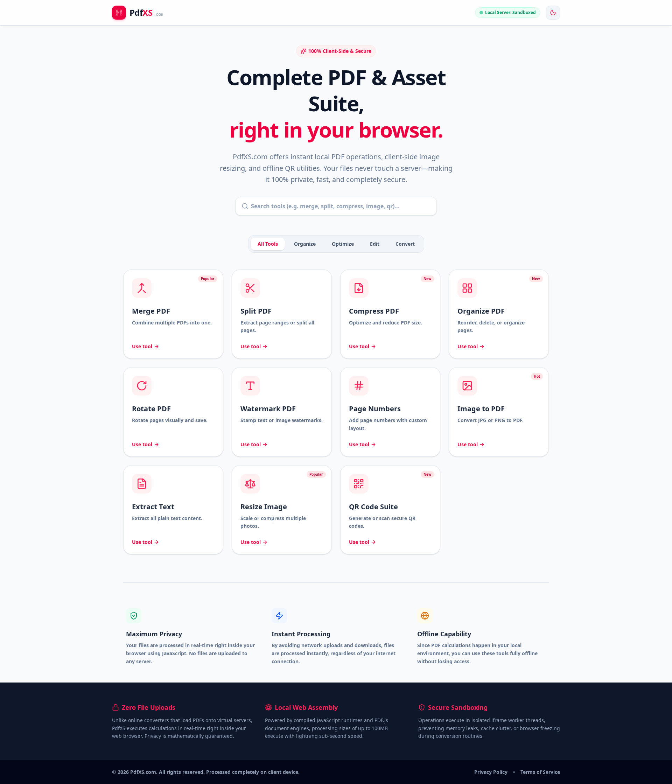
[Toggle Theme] (553, 13)
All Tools (268, 243)
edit (374, 243)
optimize (343, 243)
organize (305, 243)
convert (405, 243)
